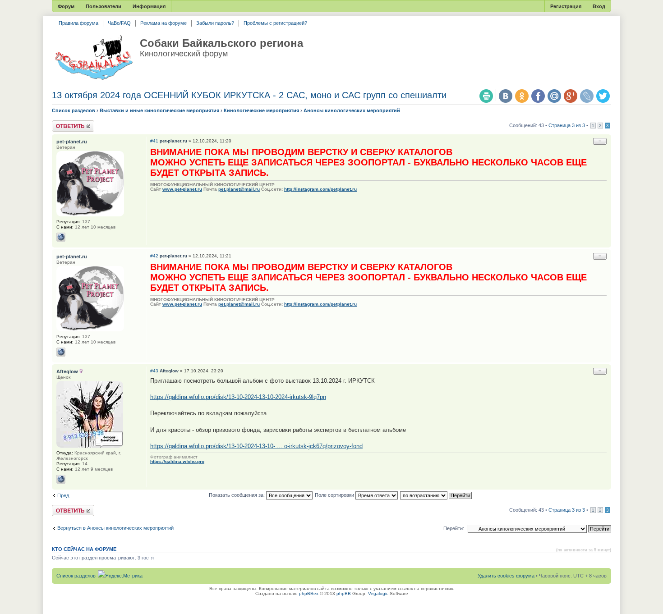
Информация (149, 6)
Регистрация (565, 6)
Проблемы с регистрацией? (275, 23)
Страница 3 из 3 (566, 125)
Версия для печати (486, 96)
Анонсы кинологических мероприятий (352, 110)
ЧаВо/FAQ (119, 23)
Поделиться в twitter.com (603, 96)
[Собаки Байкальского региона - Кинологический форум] (93, 58)
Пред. (63, 495)
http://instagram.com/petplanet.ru (320, 189)
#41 (154, 140)
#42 (154, 255)
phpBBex (308, 593)
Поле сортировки (335, 495)
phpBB (343, 593)
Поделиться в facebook (538, 96)
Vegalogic (378, 593)
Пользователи (103, 6)
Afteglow (169, 370)
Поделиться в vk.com (505, 96)
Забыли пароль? (215, 23)
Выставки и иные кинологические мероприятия (159, 110)
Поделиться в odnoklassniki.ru (522, 96)
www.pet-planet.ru (182, 189)
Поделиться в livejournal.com (587, 96)
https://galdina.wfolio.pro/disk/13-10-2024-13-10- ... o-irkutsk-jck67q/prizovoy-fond (256, 446)
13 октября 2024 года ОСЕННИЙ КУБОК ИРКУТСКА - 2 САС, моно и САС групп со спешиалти (249, 95)
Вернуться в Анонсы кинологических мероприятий (115, 528)
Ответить (63, 123)
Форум (66, 6)
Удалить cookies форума (506, 575)
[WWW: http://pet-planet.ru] (60, 237)
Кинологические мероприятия (261, 110)
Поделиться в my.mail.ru (554, 96)
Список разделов (73, 110)
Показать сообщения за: (237, 495)
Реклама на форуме (163, 23)
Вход (599, 6)
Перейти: (453, 528)
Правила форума (78, 23)
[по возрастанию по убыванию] (436, 495)
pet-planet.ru (173, 140)
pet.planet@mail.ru (239, 189)
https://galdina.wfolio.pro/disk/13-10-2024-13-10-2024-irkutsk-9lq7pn (238, 397)
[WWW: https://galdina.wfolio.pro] (60, 479)
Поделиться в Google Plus (570, 96)
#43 (154, 370)
